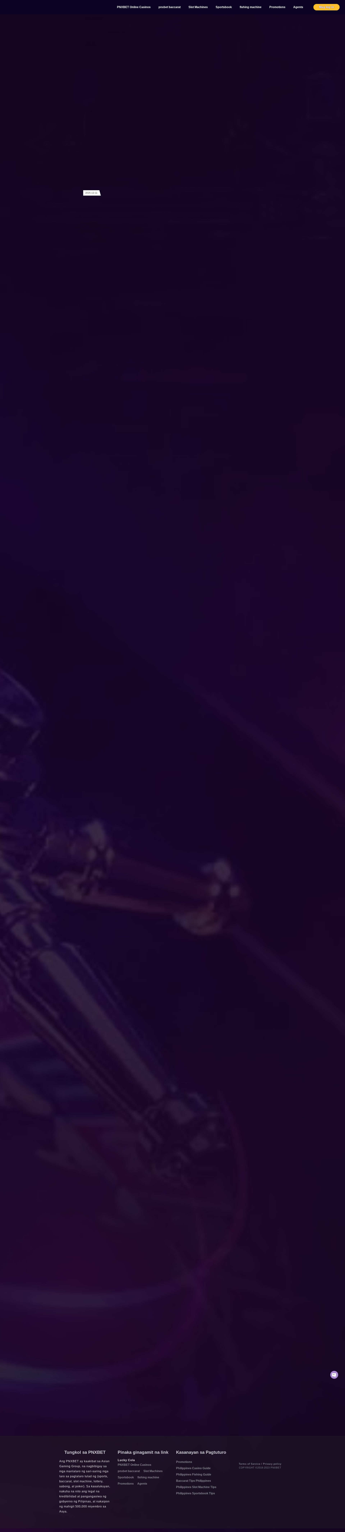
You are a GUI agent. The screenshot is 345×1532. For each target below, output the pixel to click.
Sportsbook (224, 7)
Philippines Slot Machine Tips (196, 1487)
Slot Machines (198, 7)
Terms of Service (249, 1464)
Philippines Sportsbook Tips (195, 1493)
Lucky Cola (126, 1460)
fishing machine (250, 7)
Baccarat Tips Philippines (193, 1480)
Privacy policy (272, 1464)
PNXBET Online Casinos (134, 7)
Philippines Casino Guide (193, 1468)
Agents (298, 7)
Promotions (277, 7)
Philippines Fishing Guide (193, 1474)
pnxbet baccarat (169, 7)
